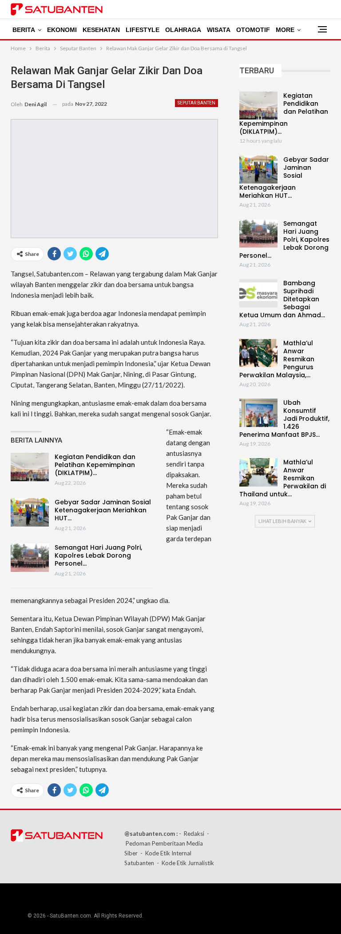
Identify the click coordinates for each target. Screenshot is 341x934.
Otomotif (253, 29)
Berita (23, 29)
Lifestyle (142, 29)
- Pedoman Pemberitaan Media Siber (166, 843)
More (285, 29)
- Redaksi (191, 833)
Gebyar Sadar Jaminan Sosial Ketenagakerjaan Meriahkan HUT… (103, 510)
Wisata (218, 29)
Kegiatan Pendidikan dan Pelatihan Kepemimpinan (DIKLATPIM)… (95, 464)
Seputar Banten (196, 102)
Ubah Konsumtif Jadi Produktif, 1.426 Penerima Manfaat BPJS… (284, 418)
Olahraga (183, 29)
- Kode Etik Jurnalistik (185, 862)
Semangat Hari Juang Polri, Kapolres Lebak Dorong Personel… (98, 555)
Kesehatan (101, 29)
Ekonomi (62, 29)
